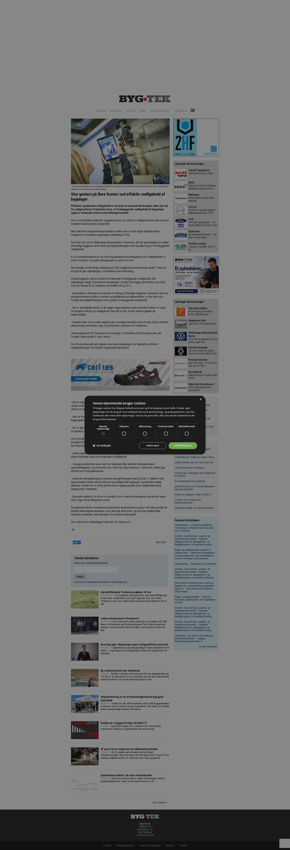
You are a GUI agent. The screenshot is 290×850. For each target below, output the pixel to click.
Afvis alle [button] (153, 445)
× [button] (200, 399)
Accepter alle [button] (182, 445)
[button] (102, 445)
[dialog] (145, 425)
